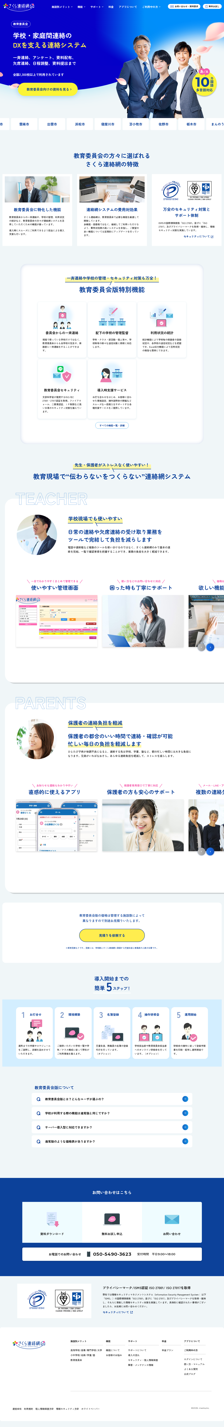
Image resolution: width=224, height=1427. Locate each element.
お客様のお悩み (114, 1355)
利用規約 (28, 1408)
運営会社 (17, 1408)
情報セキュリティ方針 (67, 1408)
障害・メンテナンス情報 (140, 1365)
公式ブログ (189, 1374)
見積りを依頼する (112, 935)
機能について (113, 1350)
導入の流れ (134, 1355)
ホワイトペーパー (90, 1408)
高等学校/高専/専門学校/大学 (86, 1350)
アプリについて (128, 7)
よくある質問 (191, 1369)
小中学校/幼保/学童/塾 (83, 1355)
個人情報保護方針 (44, 1408)
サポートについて (137, 1350)
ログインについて (193, 1359)
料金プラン (167, 1350)
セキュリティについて (196, 236)
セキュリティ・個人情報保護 (143, 1360)
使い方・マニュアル (194, 1364)
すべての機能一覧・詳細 (112, 425)
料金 (111, 7)
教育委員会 (76, 1360)
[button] (210, 647)
